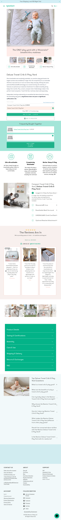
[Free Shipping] (30, 1)
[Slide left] (8, 33)
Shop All (25, 470)
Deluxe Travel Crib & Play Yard (21, 129)
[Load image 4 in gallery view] (39, 60)
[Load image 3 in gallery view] (30, 60)
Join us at (32, 244)
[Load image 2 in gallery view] (22, 60)
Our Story (25, 472)
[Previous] (6, 271)
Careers (25, 483)
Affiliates (25, 479)
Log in (5, 494)
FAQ (44, 470)
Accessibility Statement (30, 511)
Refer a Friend (46, 479)
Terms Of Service (8, 504)
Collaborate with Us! (28, 481)
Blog (24, 474)
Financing (45, 477)
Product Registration (9, 500)
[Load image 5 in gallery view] (47, 60)
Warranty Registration (9, 498)
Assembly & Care (47, 472)
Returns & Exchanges (48, 474)
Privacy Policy (7, 502)
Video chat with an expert (10, 470)
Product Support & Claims (49, 475)
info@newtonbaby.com (9, 474)
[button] (4, 6)
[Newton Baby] (10, 6)
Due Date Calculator (28, 475)
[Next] (55, 271)
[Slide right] (52, 33)
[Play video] (16, 195)
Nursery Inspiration (27, 477)
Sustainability (26, 484)
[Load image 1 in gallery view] (13, 60)
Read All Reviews (30, 240)
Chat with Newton (8, 472)
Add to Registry (31, 118)
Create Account (7, 496)
